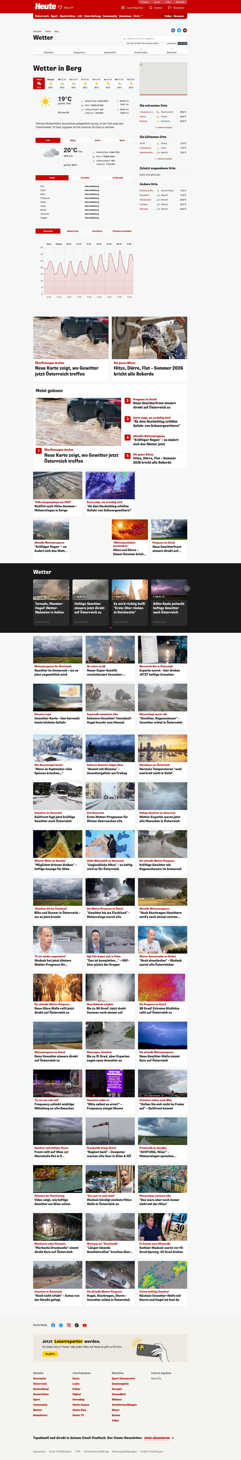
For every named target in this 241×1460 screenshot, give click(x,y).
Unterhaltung (92, 16)
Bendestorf (144, 195)
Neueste (179, 16)
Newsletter (40, 1415)
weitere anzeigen (164, 127)
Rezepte (117, 1389)
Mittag (73, 140)
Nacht (122, 140)
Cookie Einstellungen (151, 1451)
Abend (97, 140)
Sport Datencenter (123, 1378)
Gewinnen (125, 16)
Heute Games (80, 1405)
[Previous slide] (33, 588)
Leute (76, 1384)
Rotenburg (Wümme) (149, 190)
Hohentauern (145, 148)
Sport (54, 16)
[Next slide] (187, 588)
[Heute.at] (45, 6)
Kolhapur (144, 204)
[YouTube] (85, 1325)
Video (168, 16)
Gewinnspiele (120, 1384)
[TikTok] (77, 1325)
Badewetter (110, 52)
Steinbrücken (145, 200)
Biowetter (172, 52)
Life (79, 16)
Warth (142, 143)
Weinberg (144, 209)
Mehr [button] (136, 16)
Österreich (42, 16)
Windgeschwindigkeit (122, 231)
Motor (116, 1410)
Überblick (48, 52)
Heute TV (78, 1415)
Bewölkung (97, 231)
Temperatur (48, 231)
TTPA (77, 1451)
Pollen (52, 178)
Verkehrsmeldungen (124, 1405)
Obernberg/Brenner (148, 152)
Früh (48, 140)
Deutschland (41, 1389)
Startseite (37, 31)
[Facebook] (173, 30)
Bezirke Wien (141, 52)
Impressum (39, 1451)
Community (110, 16)
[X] (61, 1325)
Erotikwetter (118, 178)
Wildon (143, 117)
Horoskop (78, 1399)
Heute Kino (79, 1410)
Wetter (43, 37)
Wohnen (117, 1399)
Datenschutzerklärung (96, 1451)
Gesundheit (119, 1394)
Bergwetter (79, 52)
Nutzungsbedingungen (124, 1451)
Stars (75, 1378)
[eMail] (185, 30)
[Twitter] (179, 30)
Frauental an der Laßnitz (150, 112)
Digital (76, 1394)
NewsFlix (156, 1378)
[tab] (109, 627)
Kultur (76, 1389)
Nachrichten (41, 1394)
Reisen (116, 1415)
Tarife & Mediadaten (60, 1451)
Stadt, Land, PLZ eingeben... (141, 38)
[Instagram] (69, 1325)
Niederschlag (72, 231)
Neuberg (143, 121)
